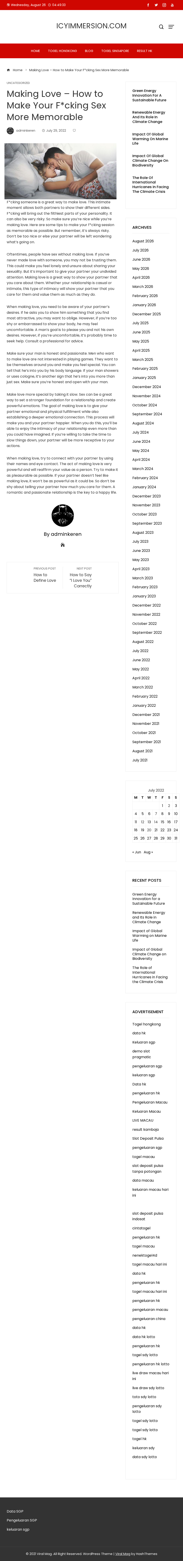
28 (156, 838)
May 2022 (140, 669)
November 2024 (146, 396)
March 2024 (142, 468)
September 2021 (146, 741)
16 (169, 822)
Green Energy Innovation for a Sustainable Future (149, 95)
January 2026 (144, 305)
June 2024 (141, 441)
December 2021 (146, 714)
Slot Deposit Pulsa (148, 1138)
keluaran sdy (143, 1448)
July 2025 (140, 323)
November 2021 (145, 723)
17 (176, 822)
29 (162, 838)
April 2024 (141, 459)
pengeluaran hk (146, 1093)
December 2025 (146, 314)
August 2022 (143, 641)
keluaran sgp (143, 1075)
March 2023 (142, 578)
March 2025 (142, 359)
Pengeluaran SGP (22, 1520)
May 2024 (140, 450)
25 (136, 838)
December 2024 (146, 386)
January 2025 (144, 377)
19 (142, 830)
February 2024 (145, 477)
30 (169, 838)
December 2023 (146, 496)
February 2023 (145, 587)
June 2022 (141, 660)
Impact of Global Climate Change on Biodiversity (150, 160)
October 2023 (144, 514)
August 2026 (143, 241)
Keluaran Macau (146, 1111)
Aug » (148, 852)
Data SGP (15, 1511)
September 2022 (147, 632)
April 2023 (141, 569)
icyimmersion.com (91, 26)
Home (35, 51)
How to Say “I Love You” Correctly (81, 578)
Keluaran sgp (143, 1042)
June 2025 (141, 332)
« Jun (136, 852)
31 (175, 838)
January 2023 (144, 596)
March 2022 (142, 687)
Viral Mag (122, 1554)
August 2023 (143, 532)
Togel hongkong (62, 51)
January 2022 (144, 705)
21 (156, 830)
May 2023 (140, 559)
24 (176, 830)
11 (136, 822)
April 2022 (141, 678)
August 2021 (142, 751)
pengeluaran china (148, 1318)
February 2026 (145, 295)
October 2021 (144, 732)
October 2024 (144, 405)
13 (149, 822)
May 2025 (140, 341)
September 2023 (147, 523)
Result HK (144, 51)
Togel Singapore (115, 51)
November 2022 (146, 614)
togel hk (139, 1438)
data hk (139, 1033)
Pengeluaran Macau (149, 1102)
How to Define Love (45, 575)
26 (142, 838)
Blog (89, 51)
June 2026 (141, 259)
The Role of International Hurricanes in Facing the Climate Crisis (150, 184)
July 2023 (140, 541)
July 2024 (140, 432)
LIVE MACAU (142, 1120)
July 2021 (140, 760)
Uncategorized (18, 83)
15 (162, 822)
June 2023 (141, 550)
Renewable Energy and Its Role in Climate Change (148, 117)
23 (169, 830)
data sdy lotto (144, 1456)
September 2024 (147, 414)
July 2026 (140, 250)
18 (135, 830)
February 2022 (145, 696)
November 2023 (146, 505)
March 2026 (142, 286)
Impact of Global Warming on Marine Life (150, 139)
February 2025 (145, 368)
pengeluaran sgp (147, 1066)
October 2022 (144, 623)
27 (149, 838)
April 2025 (141, 350)
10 (176, 813)
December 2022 (146, 605)
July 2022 (140, 650)
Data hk (139, 1084)
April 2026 (141, 277)
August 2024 (143, 423)
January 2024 (144, 487)
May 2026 (140, 268)
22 (162, 830)
